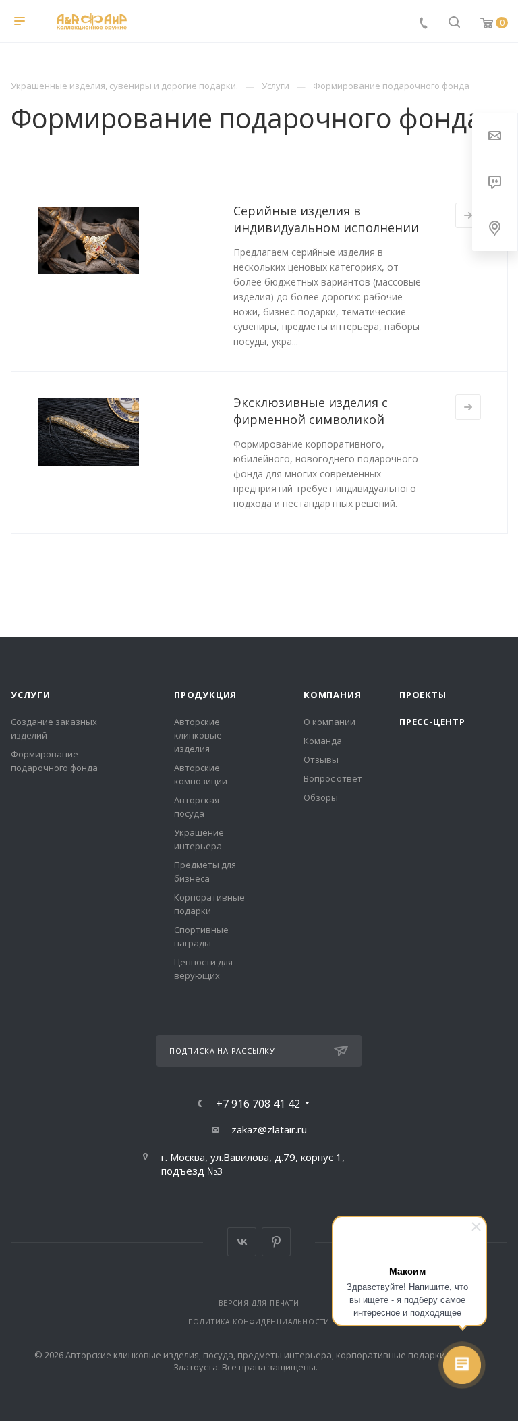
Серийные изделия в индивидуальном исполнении (326, 219)
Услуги (31, 695)
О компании (329, 722)
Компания (332, 695)
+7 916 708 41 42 (258, 1103)
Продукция (205, 695)
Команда (323, 740)
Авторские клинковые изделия (198, 735)
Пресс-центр (432, 722)
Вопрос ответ (333, 778)
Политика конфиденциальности (259, 1321)
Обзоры (321, 797)
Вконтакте (241, 1241)
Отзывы (321, 759)
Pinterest (276, 1241)
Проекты (423, 695)
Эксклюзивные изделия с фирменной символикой (310, 410)
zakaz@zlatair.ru (269, 1129)
